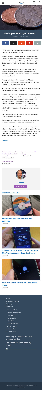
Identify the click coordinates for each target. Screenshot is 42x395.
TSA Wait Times (11, 331)
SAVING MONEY (13, 323)
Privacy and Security (14, 312)
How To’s (11, 321)
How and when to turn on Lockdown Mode (19, 284)
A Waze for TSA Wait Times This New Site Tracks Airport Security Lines (20, 252)
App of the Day (10, 329)
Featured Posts (13, 310)
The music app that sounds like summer (17, 220)
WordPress (20, 387)
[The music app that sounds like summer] (21, 205)
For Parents (11, 315)
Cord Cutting (12, 318)
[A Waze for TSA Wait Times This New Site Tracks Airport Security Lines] (21, 237)
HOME (8, 298)
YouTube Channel (11, 326)
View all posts (20, 186)
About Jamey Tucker (12, 301)
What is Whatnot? (7, 161)
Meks (26, 385)
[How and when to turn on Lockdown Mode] (21, 270)
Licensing (9, 304)
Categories (9, 306)
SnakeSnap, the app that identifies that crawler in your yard (9, 154)
